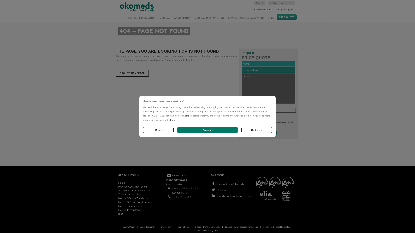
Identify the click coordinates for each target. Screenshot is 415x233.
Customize (256, 130)
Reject (158, 130)
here (186, 115)
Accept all (208, 130)
